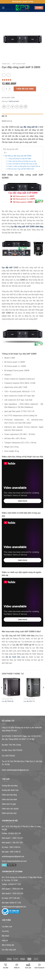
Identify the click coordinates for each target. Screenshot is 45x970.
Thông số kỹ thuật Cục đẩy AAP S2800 (19, 158)
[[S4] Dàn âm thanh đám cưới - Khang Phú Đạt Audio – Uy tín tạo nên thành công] (22, 8)
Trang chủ (6, 64)
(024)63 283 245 (14, 833)
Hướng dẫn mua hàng (10, 785)
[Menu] (3, 8)
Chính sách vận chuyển (10, 809)
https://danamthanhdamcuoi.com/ (14, 861)
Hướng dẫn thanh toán (10, 790)
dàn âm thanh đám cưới (15, 657)
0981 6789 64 (15, 847)
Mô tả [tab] (4, 116)
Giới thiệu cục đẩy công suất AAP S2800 (18, 156)
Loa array (5, 931)
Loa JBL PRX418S (7, 701)
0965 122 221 (18, 838)
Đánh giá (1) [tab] (7, 121)
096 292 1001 (18, 842)
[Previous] (1, 692)
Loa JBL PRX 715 (29, 701)
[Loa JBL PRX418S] (11, 687)
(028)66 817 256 (14, 884)
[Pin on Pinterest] (21, 107)
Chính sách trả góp (9, 804)
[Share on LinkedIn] (26, 107)
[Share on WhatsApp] (4, 107)
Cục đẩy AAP (7, 267)
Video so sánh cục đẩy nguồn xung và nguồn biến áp (24, 166)
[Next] (43, 692)
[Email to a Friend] (17, 107)
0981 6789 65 (15, 852)
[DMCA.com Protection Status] (9, 865)
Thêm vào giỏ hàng (25, 89)
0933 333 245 (18, 893)
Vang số (5, 940)
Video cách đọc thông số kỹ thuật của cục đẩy (22, 161)
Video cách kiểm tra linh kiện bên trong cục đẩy (22, 164)
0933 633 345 (18, 889)
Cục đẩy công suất (9, 949)
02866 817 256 (15, 903)
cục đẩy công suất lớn (28, 127)
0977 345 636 (14, 898)
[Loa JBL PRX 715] (33, 687)
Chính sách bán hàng (9, 795)
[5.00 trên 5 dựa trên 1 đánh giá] (22, 80)
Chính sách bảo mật (9, 813)
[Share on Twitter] (13, 107)
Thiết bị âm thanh (18, 64)
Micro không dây (8, 945)
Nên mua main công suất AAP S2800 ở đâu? (21, 169)
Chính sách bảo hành (9, 799)
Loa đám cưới (7, 926)
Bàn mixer (5, 936)
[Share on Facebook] (8, 107)
